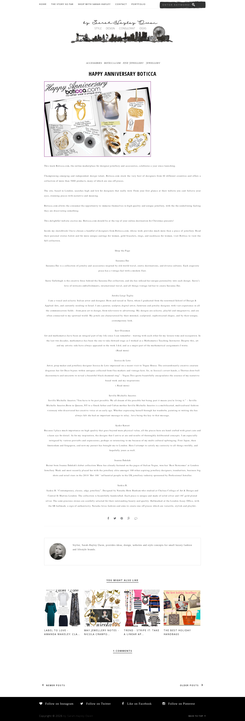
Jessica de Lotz (122, 360)
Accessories (94, 62)
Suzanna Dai (122, 260)
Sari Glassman (122, 330)
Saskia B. (123, 485)
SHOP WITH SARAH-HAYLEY (94, 4)
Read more (122, 350)
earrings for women (108, 235)
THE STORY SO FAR (62, 4)
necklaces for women (161, 235)
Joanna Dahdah (122, 460)
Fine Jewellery (133, 62)
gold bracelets (128, 235)
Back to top (196, 716)
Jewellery (153, 62)
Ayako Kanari (122, 425)
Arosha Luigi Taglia (123, 295)
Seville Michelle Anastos (122, 395)
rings (140, 235)
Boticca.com (112, 62)
